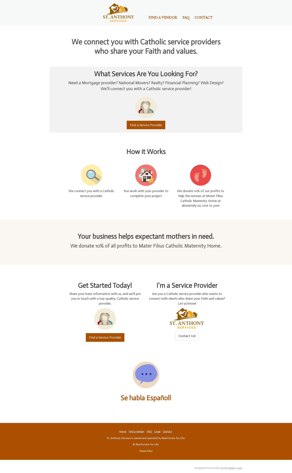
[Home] (118, 12)
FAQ (185, 17)
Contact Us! (187, 336)
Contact (203, 17)
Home (122, 431)
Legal (157, 431)
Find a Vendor (163, 17)
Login (239, 468)
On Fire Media (228, 468)
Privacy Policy (146, 450)
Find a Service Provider (146, 125)
